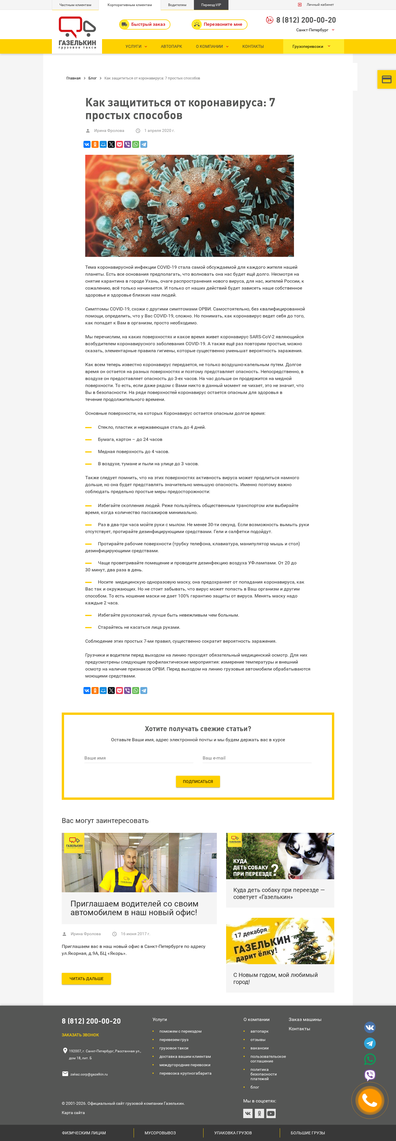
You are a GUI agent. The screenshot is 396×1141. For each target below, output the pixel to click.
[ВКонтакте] (86, 144)
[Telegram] (143, 144)
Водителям (177, 5)
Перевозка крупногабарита (185, 1073)
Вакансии (259, 1048)
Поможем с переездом (180, 1031)
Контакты (299, 1028)
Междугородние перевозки (184, 1064)
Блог (254, 1087)
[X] (111, 144)
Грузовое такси (173, 1048)
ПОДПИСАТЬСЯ (198, 781)
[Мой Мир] (103, 144)
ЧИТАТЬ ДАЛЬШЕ (86, 978)
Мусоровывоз (160, 1133)
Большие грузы (308, 1133)
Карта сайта (73, 1112)
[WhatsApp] (135, 144)
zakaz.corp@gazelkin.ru (89, 1074)
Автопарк (259, 1031)
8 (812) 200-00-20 (306, 19)
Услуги (159, 1019)
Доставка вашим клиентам (185, 1056)
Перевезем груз (173, 1039)
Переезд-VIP (211, 5)
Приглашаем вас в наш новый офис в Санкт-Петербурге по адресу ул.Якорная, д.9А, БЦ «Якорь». (134, 950)
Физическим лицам (84, 1133)
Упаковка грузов (233, 1133)
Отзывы (258, 1039)
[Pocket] (119, 144)
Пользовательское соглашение (268, 1058)
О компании (257, 1019)
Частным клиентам (75, 5)
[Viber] (127, 144)
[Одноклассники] (95, 144)
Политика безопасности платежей (263, 1074)
